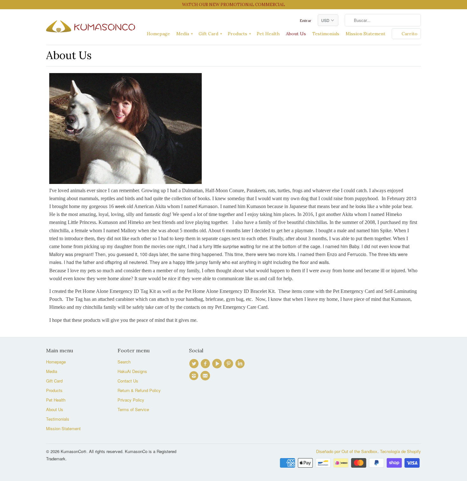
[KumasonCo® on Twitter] (194, 364)
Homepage (158, 34)
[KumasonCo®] (90, 25)
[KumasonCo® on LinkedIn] (241, 364)
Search (124, 362)
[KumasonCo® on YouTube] (218, 364)
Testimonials (325, 34)
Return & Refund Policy (139, 390)
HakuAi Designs (132, 371)
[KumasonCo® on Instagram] (194, 376)
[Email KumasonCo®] (206, 376)
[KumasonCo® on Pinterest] (229, 364)
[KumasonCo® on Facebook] (206, 364)
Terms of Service (133, 409)
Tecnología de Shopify (400, 451)
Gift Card (210, 34)
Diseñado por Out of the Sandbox (346, 451)
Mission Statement (365, 34)
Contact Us (128, 381)
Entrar (305, 20)
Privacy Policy (131, 400)
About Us (296, 34)
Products (239, 34)
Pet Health (268, 34)
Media (184, 34)
